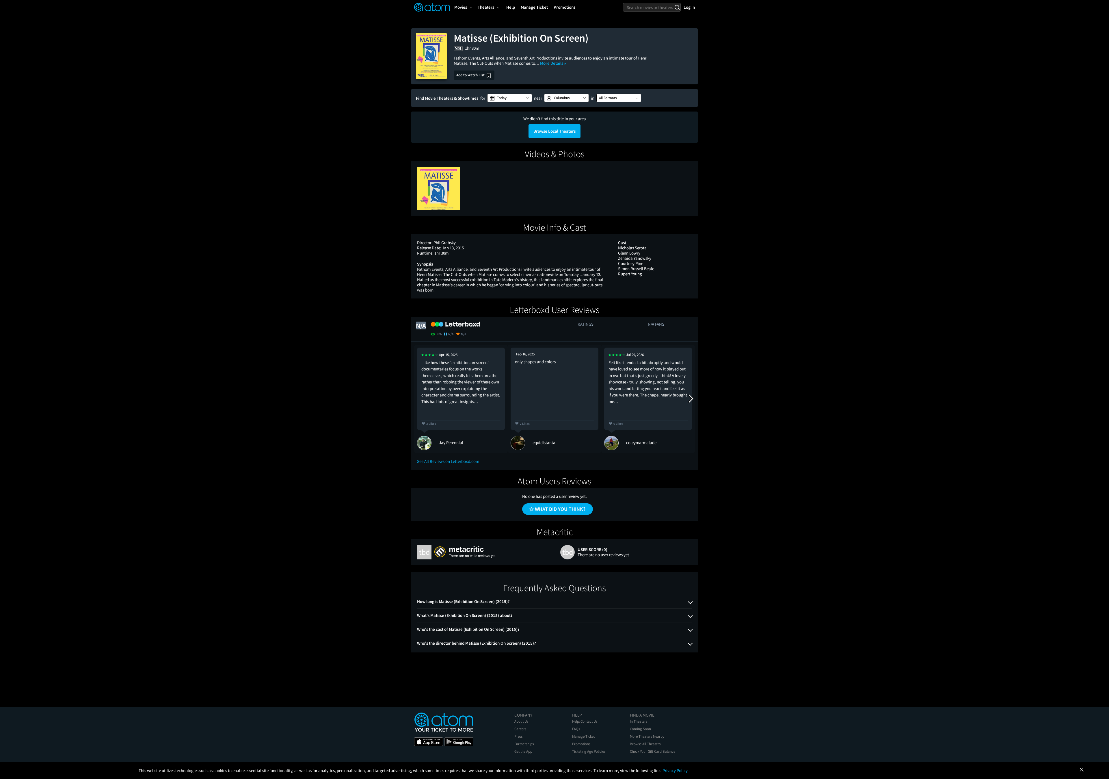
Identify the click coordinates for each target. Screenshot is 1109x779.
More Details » (553, 63)
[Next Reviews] (690, 399)
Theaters (486, 7)
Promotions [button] (564, 7)
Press (518, 736)
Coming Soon (640, 728)
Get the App (523, 751)
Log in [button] (689, 7)
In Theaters (638, 721)
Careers (520, 728)
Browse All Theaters (645, 743)
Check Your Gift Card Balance (652, 751)
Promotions (581, 743)
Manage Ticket (583, 736)
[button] (509, 98)
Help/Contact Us (584, 721)
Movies (460, 7)
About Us (521, 721)
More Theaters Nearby (647, 736)
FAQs (576, 728)
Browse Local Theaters (554, 131)
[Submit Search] (677, 7)
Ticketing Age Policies (588, 751)
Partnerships (524, 743)
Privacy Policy (676, 770)
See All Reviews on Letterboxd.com (448, 461)
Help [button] (510, 7)
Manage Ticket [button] (534, 7)
